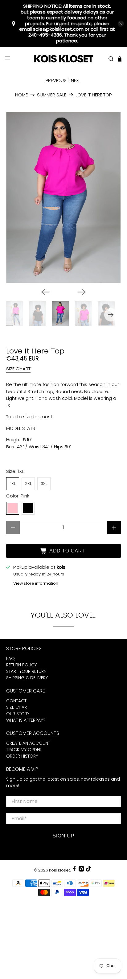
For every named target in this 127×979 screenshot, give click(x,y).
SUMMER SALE (51, 94)
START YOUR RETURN (26, 671)
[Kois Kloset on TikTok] (88, 870)
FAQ (10, 658)
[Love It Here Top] (63, 197)
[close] (121, 24)
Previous (56, 80)
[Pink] (12, 508)
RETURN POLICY (21, 665)
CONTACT (16, 701)
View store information (35, 583)
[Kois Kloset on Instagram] (81, 870)
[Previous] (45, 292)
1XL (12, 483)
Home (21, 94)
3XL (44, 483)
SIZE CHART (18, 368)
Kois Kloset (59, 870)
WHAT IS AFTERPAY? (25, 720)
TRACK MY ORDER (24, 750)
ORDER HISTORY (22, 756)
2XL (28, 483)
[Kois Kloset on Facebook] (74, 870)
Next (76, 80)
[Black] (28, 508)
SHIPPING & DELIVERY (27, 678)
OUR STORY (17, 714)
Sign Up (63, 836)
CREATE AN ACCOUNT (28, 743)
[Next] (81, 292)
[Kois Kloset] (63, 59)
